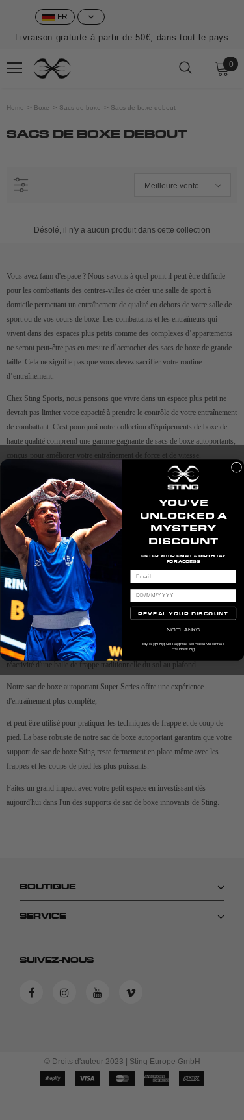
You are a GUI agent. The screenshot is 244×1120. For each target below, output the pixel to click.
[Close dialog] (236, 467)
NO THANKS (183, 630)
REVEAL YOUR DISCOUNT (183, 613)
